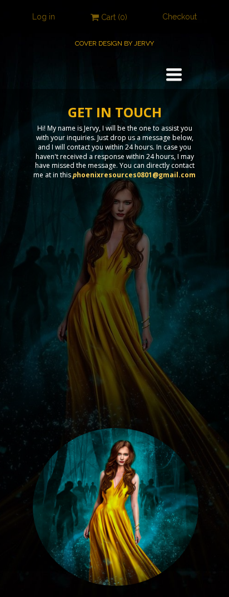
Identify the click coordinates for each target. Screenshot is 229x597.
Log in (43, 16)
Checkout (179, 16)
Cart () (113, 17)
